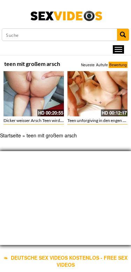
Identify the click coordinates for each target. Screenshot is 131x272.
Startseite (10, 135)
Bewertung (118, 64)
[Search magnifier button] (123, 35)
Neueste (88, 64)
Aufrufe (102, 64)
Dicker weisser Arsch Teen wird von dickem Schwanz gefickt (57, 120)
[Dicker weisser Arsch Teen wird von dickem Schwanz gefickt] (33, 93)
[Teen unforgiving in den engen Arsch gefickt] (97, 93)
